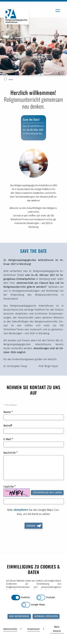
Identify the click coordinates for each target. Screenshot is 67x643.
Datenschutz (10, 629)
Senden (30, 525)
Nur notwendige (19, 616)
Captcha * (9, 486)
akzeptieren (21, 510)
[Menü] (57, 10)
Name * (8, 412)
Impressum (33, 629)
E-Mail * (8, 439)
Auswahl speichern (46, 616)
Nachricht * (10, 452)
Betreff (7, 425)
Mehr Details (57, 629)
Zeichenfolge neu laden (47, 492)
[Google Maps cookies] (25, 604)
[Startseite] (5, 79)
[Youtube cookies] (40, 597)
